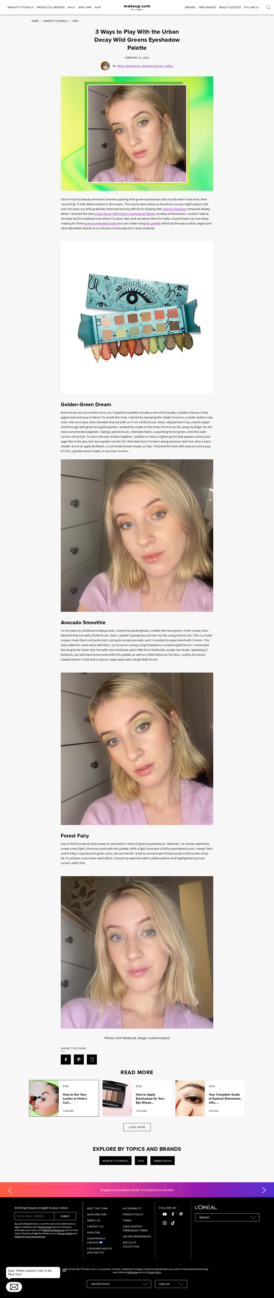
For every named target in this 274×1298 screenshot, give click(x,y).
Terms (127, 1220)
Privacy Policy (133, 1214)
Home (35, 21)
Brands (190, 7)
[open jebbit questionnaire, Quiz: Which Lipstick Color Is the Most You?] (14, 1287)
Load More (137, 1127)
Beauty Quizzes (230, 7)
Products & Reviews (51, 7)
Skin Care (85, 7)
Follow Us (251, 7)
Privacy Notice (65, 1233)
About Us (93, 1220)
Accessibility (132, 1208)
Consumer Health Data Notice (99, 1250)
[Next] (264, 1190)
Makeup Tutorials (20, 7)
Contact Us (95, 1226)
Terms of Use (45, 1226)
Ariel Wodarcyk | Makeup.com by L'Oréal (145, 66)
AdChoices (132, 1272)
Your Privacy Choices (96, 1240)
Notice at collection (131, 1244)
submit (65, 1216)
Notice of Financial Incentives (30, 1236)
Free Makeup (207, 7)
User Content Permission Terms (135, 1228)
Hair (97, 7)
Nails (71, 7)
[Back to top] (265, 1289)
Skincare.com (96, 1214)
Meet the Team (97, 1208)
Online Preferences (137, 1236)
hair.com (93, 1232)
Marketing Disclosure (53, 1230)
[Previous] (10, 1190)
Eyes (75, 21)
